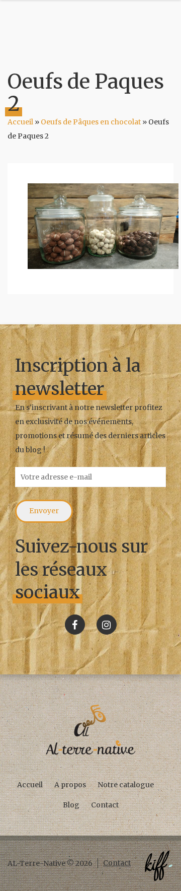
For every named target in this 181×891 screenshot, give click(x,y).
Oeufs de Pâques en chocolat (91, 121)
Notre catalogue (126, 784)
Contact (105, 804)
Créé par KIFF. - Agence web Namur (158, 866)
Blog (71, 804)
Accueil (20, 121)
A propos (70, 784)
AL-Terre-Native (90, 730)
